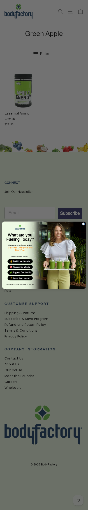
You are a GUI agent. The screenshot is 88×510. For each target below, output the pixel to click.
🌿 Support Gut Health (20, 272)
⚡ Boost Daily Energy (20, 278)
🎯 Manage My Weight (20, 267)
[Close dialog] (83, 224)
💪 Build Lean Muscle (20, 261)
